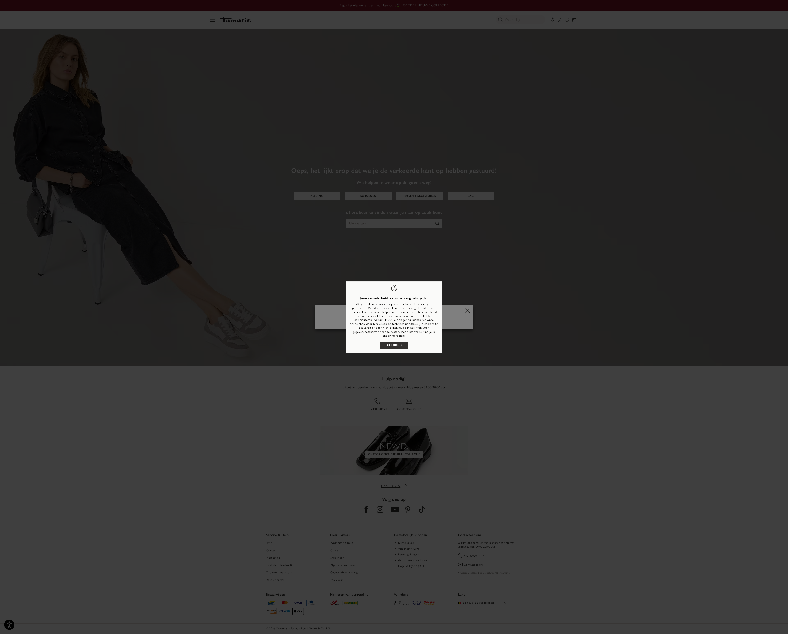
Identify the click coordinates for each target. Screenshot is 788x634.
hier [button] (385, 328)
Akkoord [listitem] (394, 345)
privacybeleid (396, 336)
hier (375, 324)
